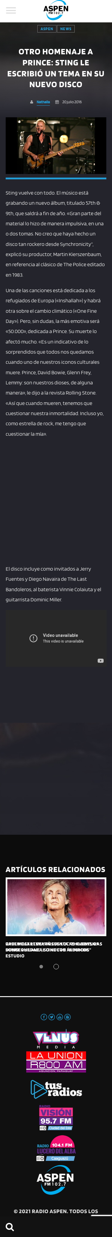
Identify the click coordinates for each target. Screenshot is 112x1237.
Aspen (47, 29)
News (65, 29)
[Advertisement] (56, 500)
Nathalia (43, 102)
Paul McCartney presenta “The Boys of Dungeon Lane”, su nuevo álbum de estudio (52, 950)
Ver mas (56, 906)
